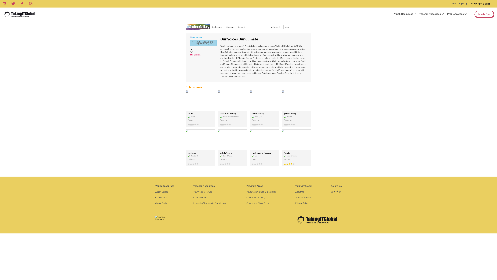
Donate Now (484, 13)
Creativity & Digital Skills (257, 203)
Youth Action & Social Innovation (261, 192)
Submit (241, 27)
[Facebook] (22, 4)
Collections (217, 27)
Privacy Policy (301, 203)
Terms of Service (303, 198)
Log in (461, 4)
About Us (299, 192)
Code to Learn (199, 198)
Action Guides (161, 192)
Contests (230, 27)
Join (453, 4)
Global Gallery (198, 27)
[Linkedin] (4, 4)
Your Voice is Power (202, 192)
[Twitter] (13, 4)
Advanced (275, 27)
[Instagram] (31, 4)
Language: (476, 4)
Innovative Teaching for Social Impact (210, 203)
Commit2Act (161, 198)
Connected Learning (255, 198)
